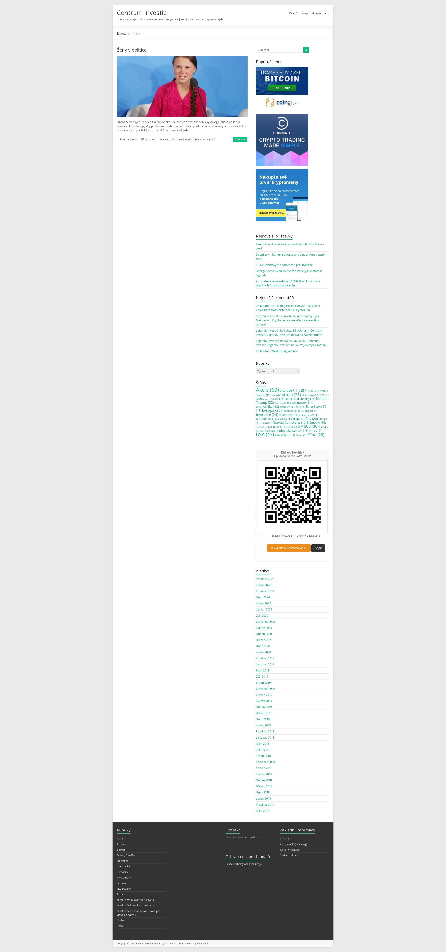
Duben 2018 (264, 780)
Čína (316, 434)
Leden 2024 (263, 603)
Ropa (279, 427)
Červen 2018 (264, 768)
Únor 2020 (263, 646)
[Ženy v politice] (182, 57)
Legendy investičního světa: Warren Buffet (294, 335)
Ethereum (122, 860)
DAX (278, 399)
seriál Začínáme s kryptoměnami (135, 905)
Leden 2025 (263, 585)
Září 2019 (262, 676)
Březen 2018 (264, 786)
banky (275, 395)
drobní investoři (300, 403)
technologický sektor (289, 430)
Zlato (120, 925)
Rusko (290, 426)
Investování (169, 139)
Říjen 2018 (262, 744)
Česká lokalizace (289, 855)
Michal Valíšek (130, 139)
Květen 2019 (264, 701)
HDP (312, 411)
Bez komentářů (207, 139)
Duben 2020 (264, 634)
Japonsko (285, 418)
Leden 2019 (263, 725)
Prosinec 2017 (265, 805)
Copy (318, 548)
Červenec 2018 (265, 762)
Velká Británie (285, 435)
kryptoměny (305, 418)
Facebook (291, 410)
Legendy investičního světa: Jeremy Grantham (296, 345)
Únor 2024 (263, 597)
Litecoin (121, 883)
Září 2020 (262, 615)
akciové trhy (293, 390)
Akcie (267, 389)
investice (267, 414)
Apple (264, 395)
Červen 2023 (264, 609)
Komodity (122, 872)
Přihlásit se (286, 838)
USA (265, 434)
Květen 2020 (264, 628)
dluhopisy (306, 399)
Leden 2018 (263, 798)
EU (300, 407)
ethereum (287, 406)
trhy (315, 430)
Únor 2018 (263, 792)
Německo (316, 422)
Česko (301, 435)
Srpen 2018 (263, 756)
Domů (293, 13)
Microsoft (266, 423)
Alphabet (313, 391)
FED (305, 410)
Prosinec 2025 (265, 579)
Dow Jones (280, 403)
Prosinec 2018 (265, 731)
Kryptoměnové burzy (315, 13)
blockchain (310, 395)
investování (290, 415)
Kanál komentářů (290, 849)
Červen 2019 (264, 695)
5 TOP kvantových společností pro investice (284, 265)
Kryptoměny (124, 877)
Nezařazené (184, 139)
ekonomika (267, 406)
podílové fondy (264, 427)
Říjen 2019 (262, 670)
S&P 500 (307, 426)
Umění (120, 920)
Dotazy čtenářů (126, 855)
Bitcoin (121, 849)
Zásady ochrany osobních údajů (244, 864)
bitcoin (290, 394)
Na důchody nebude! (285, 351)
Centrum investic (141, 12)
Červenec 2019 (265, 689)
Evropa (272, 410)
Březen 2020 (264, 640)
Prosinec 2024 (265, 591)
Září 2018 (262, 750)
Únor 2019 (263, 719)
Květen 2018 (264, 774)
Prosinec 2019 (265, 658)
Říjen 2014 (262, 811)
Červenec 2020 (265, 622)
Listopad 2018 (265, 737)
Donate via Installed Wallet (290, 548)
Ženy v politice (132, 50)
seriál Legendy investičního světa (135, 899)
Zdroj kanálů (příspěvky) (293, 844)
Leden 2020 (263, 652)
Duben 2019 (264, 707)
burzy (267, 399)
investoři (308, 415)
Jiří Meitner (263, 306)
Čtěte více (240, 139)
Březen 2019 (264, 713)
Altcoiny (121, 844)
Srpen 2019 (263, 683)
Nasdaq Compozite (289, 422)
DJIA (291, 399)
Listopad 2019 (265, 664)
